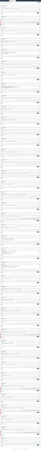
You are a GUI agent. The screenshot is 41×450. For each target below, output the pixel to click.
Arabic (1, 42)
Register (35, 0)
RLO (39, 10)
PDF (37, 10)
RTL (38, 34)
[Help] (40, 0)
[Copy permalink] (39, 15)
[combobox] (12, 0)
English (1, 18)
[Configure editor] (40, 3)
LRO (38, 10)
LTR (39, 34)
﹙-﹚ (26, 10)
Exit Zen (38, 3)
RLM (33, 10)
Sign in (38, 0)
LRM (32, 10)
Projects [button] (21, 0)
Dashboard (18, 0)
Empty (2, 46)
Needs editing (3, 25)
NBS (21, 10)
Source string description (3, 16)
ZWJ (31, 10)
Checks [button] (27, 0)
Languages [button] (24, 0)
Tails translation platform (4, 0)
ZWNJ (29, 10)
